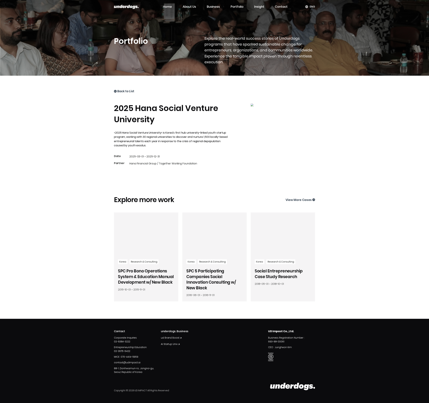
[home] (126, 7)
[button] (310, 7)
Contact (281, 7)
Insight (259, 7)
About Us (189, 7)
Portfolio (237, 7)
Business (213, 7)
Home (167, 7)
